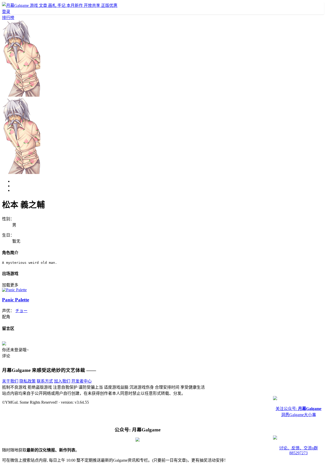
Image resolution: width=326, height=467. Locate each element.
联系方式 (45, 381)
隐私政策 (27, 381)
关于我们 (10, 381)
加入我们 (62, 381)
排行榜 (8, 18)
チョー (21, 311)
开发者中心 (81, 381)
